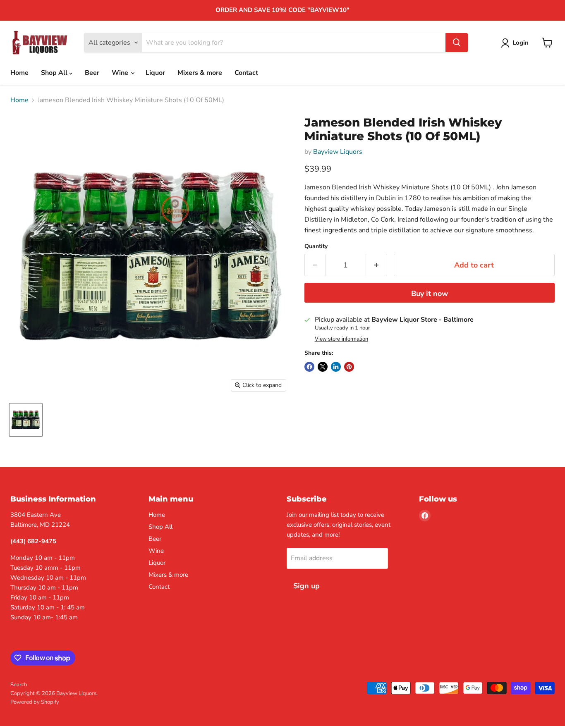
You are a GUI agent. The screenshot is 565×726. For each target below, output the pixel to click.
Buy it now (429, 294)
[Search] (456, 42)
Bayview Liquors (337, 151)
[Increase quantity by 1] (376, 265)
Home (19, 72)
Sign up (306, 586)
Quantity (316, 246)
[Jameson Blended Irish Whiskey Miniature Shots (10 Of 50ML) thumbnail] (26, 420)
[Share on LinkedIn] (336, 367)
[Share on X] (323, 367)
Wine (121, 72)
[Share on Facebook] (309, 367)
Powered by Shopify (34, 702)
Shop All (55, 72)
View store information (341, 339)
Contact (246, 72)
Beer (92, 72)
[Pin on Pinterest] (349, 367)
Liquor (155, 72)
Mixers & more (199, 72)
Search (18, 684)
